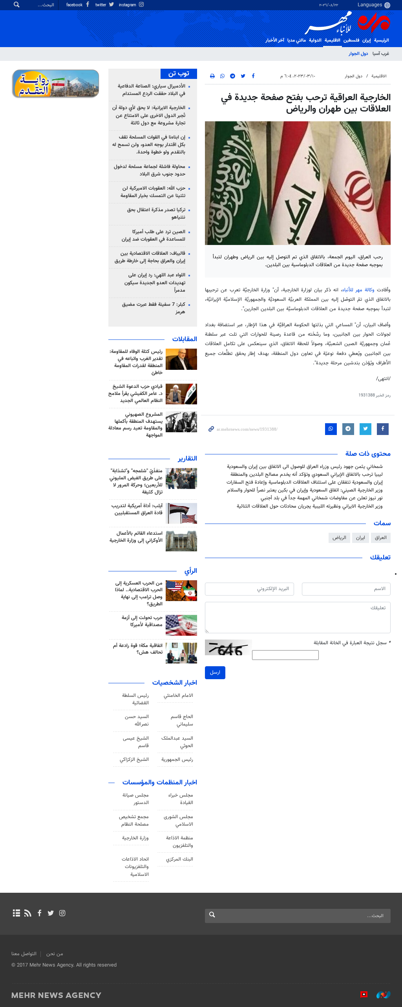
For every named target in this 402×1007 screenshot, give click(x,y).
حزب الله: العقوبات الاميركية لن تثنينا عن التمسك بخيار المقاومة (153, 192)
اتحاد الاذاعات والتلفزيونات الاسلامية (135, 866)
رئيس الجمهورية (177, 760)
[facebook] (39, 913)
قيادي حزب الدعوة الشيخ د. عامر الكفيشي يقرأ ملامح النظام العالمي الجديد (135, 394)
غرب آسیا (381, 53)
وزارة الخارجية (135, 838)
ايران (360, 538)
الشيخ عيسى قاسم (136, 742)
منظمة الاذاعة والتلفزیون (179, 842)
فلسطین (351, 40)
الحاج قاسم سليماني (182, 720)
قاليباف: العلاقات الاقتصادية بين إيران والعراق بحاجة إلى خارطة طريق (150, 257)
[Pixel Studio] (360, 994)
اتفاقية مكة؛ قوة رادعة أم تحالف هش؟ (138, 649)
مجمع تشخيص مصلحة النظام (134, 820)
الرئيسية (381, 40)
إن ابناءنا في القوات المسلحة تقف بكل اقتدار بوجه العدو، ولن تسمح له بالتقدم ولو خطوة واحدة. (148, 144)
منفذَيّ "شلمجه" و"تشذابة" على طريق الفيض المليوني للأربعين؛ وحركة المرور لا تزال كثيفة (136, 481)
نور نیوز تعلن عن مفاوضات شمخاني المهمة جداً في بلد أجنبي (322, 498)
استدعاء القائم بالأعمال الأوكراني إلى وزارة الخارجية (136, 537)
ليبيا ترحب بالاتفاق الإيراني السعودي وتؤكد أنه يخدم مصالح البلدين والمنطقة (306, 475)
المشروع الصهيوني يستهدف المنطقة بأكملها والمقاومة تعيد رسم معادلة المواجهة (135, 425)
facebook (75, 5)
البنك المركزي (179, 859)
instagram (128, 5)
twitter (101, 5)
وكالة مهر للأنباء (358, 290)
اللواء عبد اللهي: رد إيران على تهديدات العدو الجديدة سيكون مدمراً (154, 282)
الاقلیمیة (332, 40)
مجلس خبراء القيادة (180, 799)
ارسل (215, 672)
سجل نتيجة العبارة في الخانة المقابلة (352, 643)
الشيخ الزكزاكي (134, 760)
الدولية (315, 40)
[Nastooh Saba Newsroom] (380, 994)
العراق (381, 538)
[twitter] (51, 913)
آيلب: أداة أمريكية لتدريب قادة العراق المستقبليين (137, 509)
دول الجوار (358, 53)
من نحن (54, 954)
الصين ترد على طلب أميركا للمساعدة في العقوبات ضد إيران (153, 235)
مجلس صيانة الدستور (135, 799)
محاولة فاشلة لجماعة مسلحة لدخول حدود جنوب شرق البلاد (149, 170)
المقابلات (184, 339)
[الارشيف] (16, 913)
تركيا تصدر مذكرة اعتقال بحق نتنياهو (156, 213)
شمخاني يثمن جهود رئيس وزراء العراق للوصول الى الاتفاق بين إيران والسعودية (305, 467)
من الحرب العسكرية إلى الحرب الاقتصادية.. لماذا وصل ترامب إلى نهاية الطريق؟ (139, 594)
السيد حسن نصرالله (137, 720)
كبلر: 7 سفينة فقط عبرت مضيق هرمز (153, 308)
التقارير (187, 459)
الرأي (191, 571)
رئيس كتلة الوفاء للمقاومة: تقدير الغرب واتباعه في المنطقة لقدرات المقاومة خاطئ (136, 362)
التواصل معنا (24, 954)
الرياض (339, 538)
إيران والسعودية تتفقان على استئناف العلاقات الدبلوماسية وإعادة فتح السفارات (305, 482)
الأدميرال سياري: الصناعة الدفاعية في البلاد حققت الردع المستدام (151, 90)
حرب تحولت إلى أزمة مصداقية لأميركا (142, 621)
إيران (366, 40)
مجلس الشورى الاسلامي (178, 820)
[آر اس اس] (28, 913)
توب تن (178, 74)
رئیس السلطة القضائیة (135, 699)
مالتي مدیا (296, 40)
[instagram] (62, 913)
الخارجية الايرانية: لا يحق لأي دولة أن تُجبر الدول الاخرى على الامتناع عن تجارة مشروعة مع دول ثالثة (148, 115)
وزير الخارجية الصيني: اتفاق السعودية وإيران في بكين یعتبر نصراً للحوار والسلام (305, 490)
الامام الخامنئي (178, 696)
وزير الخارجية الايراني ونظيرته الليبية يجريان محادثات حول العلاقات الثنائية (310, 506)
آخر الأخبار (274, 40)
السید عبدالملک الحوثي (177, 742)
